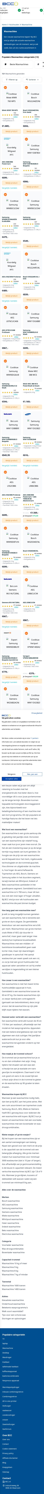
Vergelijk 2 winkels (9, 188)
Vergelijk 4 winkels (30, 465)
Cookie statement (9, 1449)
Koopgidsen (7, 1467)
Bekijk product (11, 131)
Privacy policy (7, 1453)
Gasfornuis (6, 1429)
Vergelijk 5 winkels (9, 247)
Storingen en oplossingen (14, 1318)
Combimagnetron (9, 1396)
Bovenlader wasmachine (13, 1252)
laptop (5, 1343)
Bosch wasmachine (11, 1201)
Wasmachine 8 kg (10, 1270)
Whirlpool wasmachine (12, 1219)
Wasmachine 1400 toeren (13, 1289)
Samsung (6, 1109)
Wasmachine (27, 24)
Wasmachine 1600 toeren (13, 1285)
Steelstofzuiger (8, 1424)
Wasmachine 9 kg (10, 1267)
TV (3, 1339)
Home (4, 24)
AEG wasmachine (10, 1204)
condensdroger (8, 1415)
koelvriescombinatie (10, 1376)
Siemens (35, 1109)
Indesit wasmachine (11, 1226)
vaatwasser (7, 1410)
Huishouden (14, 24)
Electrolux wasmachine (12, 1234)
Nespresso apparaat (10, 1380)
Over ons (6, 1439)
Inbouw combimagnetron (12, 1392)
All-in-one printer (9, 1401)
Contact (5, 1444)
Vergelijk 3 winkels (9, 465)
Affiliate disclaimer (10, 1458)
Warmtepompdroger (10, 1387)
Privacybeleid (37, 713)
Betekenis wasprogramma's (15, 1307)
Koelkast (5, 1362)
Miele (25, 1109)
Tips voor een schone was (14, 1315)
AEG (20, 1109)
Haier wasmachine (10, 1223)
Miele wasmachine (10, 1215)
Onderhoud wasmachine (13, 1304)
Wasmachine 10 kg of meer (14, 1263)
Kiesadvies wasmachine (13, 1300)
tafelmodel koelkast (10, 1366)
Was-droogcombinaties (13, 1248)
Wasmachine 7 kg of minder (15, 1274)
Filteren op (13, 79)
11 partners (34, 738)
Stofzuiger (6, 1406)
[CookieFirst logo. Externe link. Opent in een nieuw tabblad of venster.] (6, 715)
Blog (4, 1462)
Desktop (5, 1353)
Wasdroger (6, 1357)
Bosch (14, 1109)
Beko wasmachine (10, 1230)
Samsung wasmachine (12, 1208)
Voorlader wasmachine (12, 1245)
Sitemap (5, 1472)
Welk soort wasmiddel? (12, 1311)
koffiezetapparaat (9, 1371)
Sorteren (32, 79)
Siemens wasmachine (12, 1212)
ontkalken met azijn (21, 1061)
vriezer (5, 1420)
